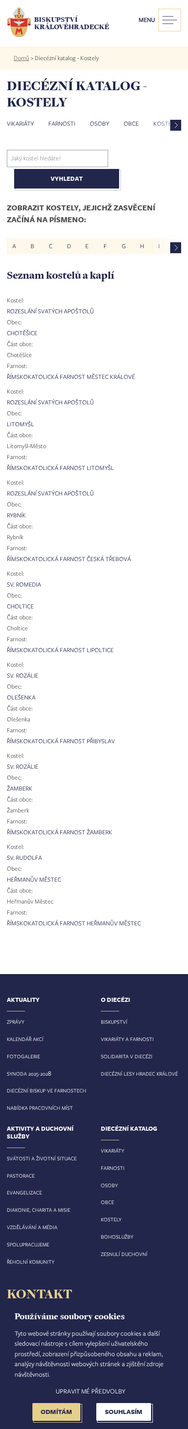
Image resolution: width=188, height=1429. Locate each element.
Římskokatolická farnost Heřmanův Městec (74, 923)
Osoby (99, 123)
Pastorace (21, 1175)
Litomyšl (20, 424)
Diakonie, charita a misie (38, 1209)
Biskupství (114, 1021)
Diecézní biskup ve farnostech (46, 1090)
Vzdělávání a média (32, 1227)
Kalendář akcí (25, 1039)
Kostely (111, 1219)
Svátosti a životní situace (42, 1158)
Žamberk (19, 788)
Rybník (16, 515)
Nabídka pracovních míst (40, 1107)
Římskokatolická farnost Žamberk (59, 832)
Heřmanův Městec (34, 879)
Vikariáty (20, 123)
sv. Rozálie (22, 675)
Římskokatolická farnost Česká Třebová (69, 559)
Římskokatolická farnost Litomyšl (60, 468)
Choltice (20, 606)
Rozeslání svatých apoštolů (50, 311)
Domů (21, 58)
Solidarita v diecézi (126, 1056)
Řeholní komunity (30, 1261)
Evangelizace (24, 1192)
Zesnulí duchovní (124, 1253)
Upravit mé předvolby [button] (90, 1391)
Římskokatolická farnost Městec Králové (71, 377)
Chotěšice (22, 333)
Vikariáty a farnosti (127, 1039)
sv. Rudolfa (24, 857)
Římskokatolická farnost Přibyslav (61, 741)
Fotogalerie (23, 1056)
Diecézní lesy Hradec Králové (139, 1073)
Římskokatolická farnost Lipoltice (60, 650)
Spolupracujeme (28, 1244)
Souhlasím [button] (123, 1411)
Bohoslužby (117, 1236)
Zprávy (15, 1021)
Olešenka (21, 697)
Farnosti (61, 123)
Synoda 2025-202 (27, 1073)
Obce (131, 123)
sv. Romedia (24, 584)
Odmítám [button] (56, 1411)
